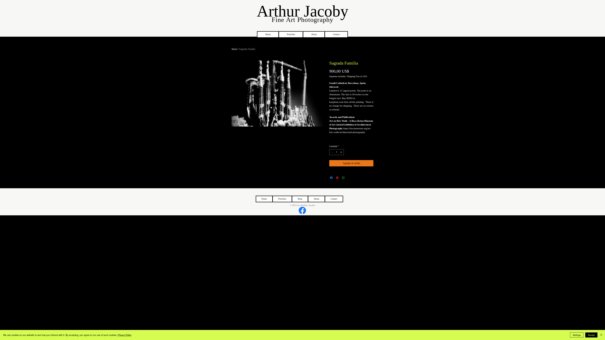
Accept (591, 335)
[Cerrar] (601, 334)
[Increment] (341, 152)
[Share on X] (349, 178)
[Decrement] (332, 152)
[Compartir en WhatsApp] (343, 178)
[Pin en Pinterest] (337, 178)
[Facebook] (302, 210)
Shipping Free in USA (357, 76)
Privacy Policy (124, 335)
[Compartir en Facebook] (331, 178)
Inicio (234, 49)
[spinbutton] (336, 152)
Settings (577, 335)
